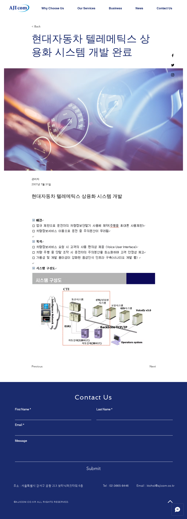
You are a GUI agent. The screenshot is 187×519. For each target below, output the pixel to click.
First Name (22, 409)
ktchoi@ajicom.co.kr (161, 485)
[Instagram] (173, 75)
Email (18, 424)
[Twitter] (173, 65)
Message (21, 440)
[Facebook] (173, 55)
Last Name (103, 409)
